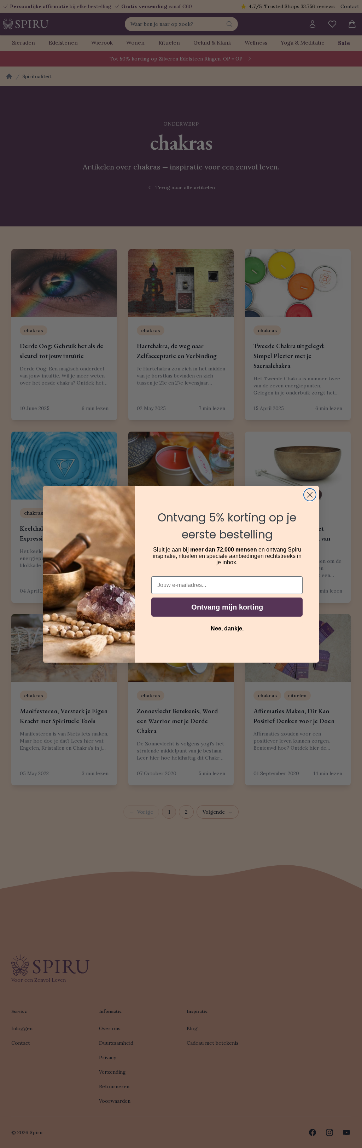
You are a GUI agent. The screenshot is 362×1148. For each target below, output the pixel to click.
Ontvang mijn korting (227, 607)
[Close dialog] (310, 495)
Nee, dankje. (227, 628)
